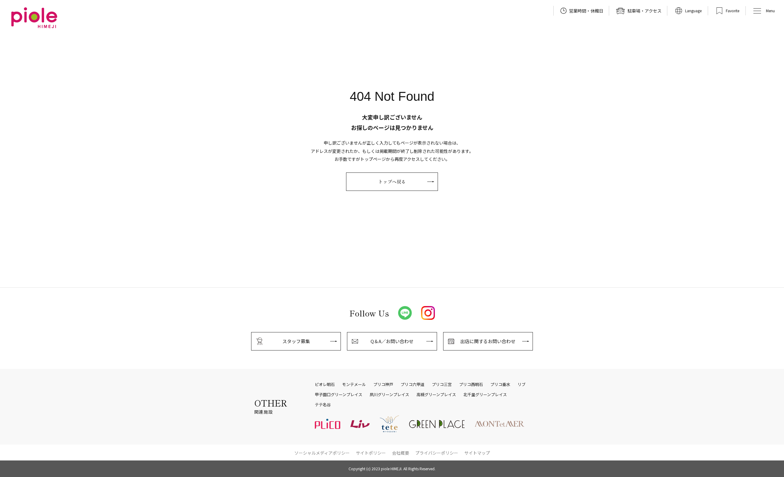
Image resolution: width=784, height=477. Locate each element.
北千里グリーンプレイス (485, 394)
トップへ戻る (392, 181)
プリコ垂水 (500, 384)
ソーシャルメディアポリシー (322, 453)
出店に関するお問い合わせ (487, 341)
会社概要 (400, 453)
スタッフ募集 (296, 341)
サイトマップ (477, 453)
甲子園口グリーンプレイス (338, 394)
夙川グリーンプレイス (389, 394)
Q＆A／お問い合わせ (392, 341)
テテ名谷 (323, 404)
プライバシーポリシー (436, 453)
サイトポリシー (371, 453)
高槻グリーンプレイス (436, 394)
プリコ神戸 (383, 384)
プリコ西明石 (471, 384)
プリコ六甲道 (412, 384)
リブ (522, 384)
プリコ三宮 (442, 384)
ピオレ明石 (325, 384)
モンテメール (354, 384)
